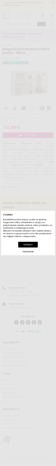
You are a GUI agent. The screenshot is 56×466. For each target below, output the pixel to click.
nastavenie (28, 251)
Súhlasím (28, 244)
